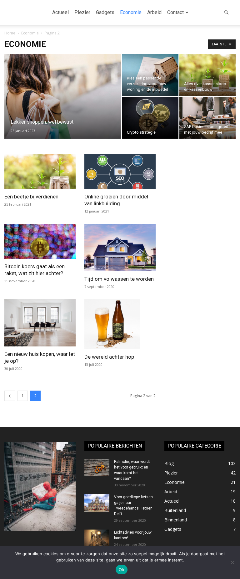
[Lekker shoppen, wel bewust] (62, 100)
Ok (121, 569)
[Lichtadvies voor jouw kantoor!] (96, 538)
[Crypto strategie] (150, 118)
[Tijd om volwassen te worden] (120, 247)
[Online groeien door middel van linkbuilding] (120, 171)
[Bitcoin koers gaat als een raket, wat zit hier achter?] (40, 241)
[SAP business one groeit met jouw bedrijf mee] (207, 118)
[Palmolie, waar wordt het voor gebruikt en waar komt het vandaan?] (96, 467)
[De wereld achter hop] (120, 324)
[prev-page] (9, 396)
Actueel (60, 12)
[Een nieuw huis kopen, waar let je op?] (40, 323)
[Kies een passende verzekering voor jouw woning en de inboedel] (150, 75)
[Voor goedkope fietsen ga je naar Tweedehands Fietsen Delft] (96, 503)
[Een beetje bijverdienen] (40, 171)
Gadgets (105, 12)
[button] (226, 13)
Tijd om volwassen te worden (119, 279)
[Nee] (232, 562)
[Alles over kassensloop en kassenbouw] (207, 75)
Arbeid (154, 12)
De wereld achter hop (109, 357)
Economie (131, 12)
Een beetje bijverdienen (31, 196)
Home (9, 33)
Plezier (82, 12)
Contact (175, 12)
